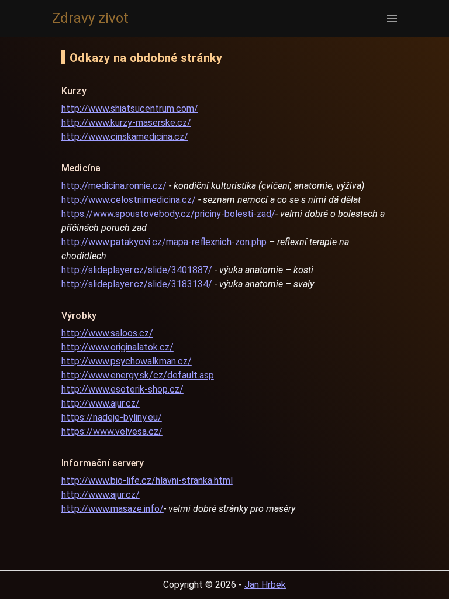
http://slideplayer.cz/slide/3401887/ (136, 270)
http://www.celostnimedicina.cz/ (128, 199)
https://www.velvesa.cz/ (112, 431)
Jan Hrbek (265, 584)
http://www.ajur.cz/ (100, 403)
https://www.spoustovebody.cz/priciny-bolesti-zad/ (168, 213)
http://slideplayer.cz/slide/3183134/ (136, 284)
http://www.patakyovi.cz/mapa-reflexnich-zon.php (164, 241)
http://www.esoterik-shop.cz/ (122, 389)
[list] (389, 18)
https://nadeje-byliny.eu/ (111, 417)
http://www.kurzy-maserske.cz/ (126, 122)
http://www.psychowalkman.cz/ (126, 361)
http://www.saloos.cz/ (107, 333)
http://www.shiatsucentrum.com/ (129, 108)
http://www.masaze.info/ (112, 508)
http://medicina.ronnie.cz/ (114, 185)
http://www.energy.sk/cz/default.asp (137, 375)
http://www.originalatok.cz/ (117, 347)
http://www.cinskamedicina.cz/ (124, 136)
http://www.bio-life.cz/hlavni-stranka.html (147, 480)
